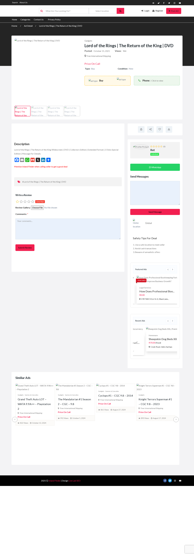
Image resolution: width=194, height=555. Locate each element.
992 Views (64, 418)
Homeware (141, 335)
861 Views (105, 410)
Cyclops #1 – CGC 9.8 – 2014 (115, 395)
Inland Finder (54, 480)
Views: (118, 51)
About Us (23, 2)
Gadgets (88, 40)
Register (159, 10)
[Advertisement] (61, 132)
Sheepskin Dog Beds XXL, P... (154, 339)
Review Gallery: (23, 207)
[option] (155, 290)
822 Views (24, 423)
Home (14, 19)
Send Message (155, 212)
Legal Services (142, 288)
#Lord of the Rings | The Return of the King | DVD (44, 182)
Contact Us (39, 19)
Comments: (21, 214)
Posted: (88, 51)
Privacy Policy (54, 19)
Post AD (175, 11)
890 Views (145, 418)
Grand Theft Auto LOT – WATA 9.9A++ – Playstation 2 (34, 404)
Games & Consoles (31, 395)
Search (15, 2)
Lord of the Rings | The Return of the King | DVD (60, 26)
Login (146, 10)
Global (148, 223)
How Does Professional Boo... (154, 291)
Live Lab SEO (75, 480)
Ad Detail (28, 26)
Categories (25, 19)
